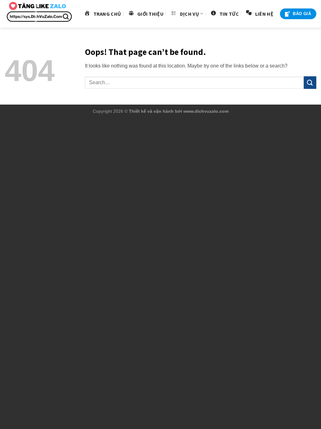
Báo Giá (302, 13)
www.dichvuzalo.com (206, 111)
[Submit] (310, 82)
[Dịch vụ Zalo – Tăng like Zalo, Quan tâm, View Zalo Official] (39, 14)
